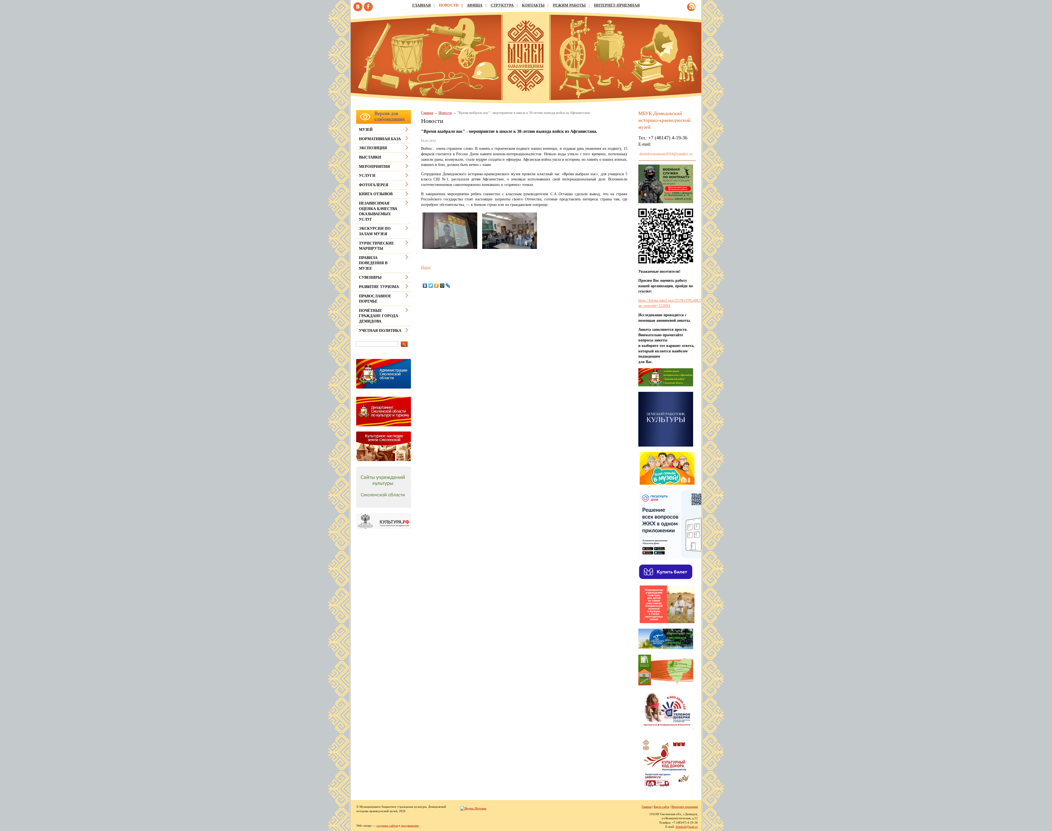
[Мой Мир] (442, 285)
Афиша (474, 5)
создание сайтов (387, 825)
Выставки (370, 157)
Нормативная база (380, 139)
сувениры (370, 277)
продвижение (410, 825)
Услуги (367, 176)
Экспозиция (373, 148)
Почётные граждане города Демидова (378, 316)
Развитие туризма (379, 287)
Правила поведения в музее (373, 263)
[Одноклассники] (436, 285)
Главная (421, 5)
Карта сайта (661, 806)
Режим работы (569, 5)
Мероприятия (374, 167)
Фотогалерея (373, 185)
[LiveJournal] (448, 285)
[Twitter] (431, 285)
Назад (426, 267)
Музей (366, 130)
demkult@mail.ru (687, 826)
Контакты (533, 5)
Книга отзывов (376, 194)
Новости (449, 5)
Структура (502, 5)
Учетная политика (380, 331)
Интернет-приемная (617, 5)
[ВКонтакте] (425, 285)
